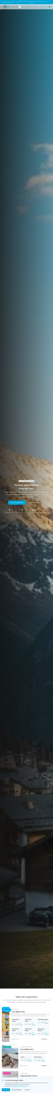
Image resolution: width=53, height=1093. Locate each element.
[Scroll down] (27, 984)
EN (14, 6)
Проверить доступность (35, 503)
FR (16, 6)
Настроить (27, 1090)
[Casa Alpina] (5, 6)
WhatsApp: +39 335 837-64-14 (23, 2)
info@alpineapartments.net (9, 2)
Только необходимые (17, 1090)
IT (11, 6)
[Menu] (49, 6)
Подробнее (44, 1039)
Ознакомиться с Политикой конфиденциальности (16, 1086)
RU (19, 6)
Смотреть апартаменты (17, 502)
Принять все (6, 1090)
